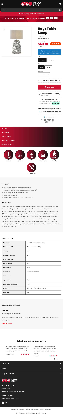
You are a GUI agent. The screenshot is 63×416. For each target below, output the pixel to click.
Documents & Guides (8, 140)
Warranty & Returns (8, 144)
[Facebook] (3, 403)
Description (5, 132)
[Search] (60, 10)
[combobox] (31, 10)
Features (4, 128)
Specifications (6, 136)
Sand (48, 67)
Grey (41, 67)
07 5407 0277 (6, 389)
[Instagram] (6, 403)
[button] (60, 4)
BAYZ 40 (51, 60)
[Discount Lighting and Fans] (31, 4)
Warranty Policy (6, 323)
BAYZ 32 (42, 60)
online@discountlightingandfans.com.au (13, 391)
